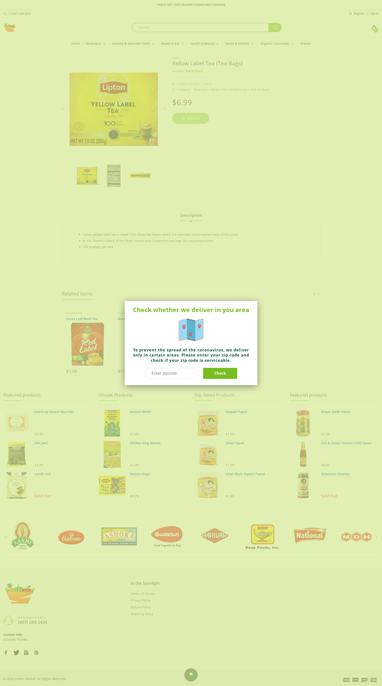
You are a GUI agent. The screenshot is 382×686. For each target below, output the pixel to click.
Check (220, 373)
